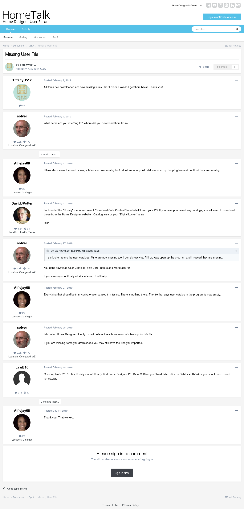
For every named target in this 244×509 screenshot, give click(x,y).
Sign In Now (122, 473)
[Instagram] (220, 4)
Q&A (43, 69)
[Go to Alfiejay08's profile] (21, 175)
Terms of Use (110, 505)
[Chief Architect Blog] (238, 4)
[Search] (237, 29)
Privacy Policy (130, 505)
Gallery (23, 37)
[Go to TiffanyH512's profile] (9, 67)
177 (28, 141)
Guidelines (40, 37)
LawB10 (21, 367)
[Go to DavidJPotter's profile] (21, 215)
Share (205, 66)
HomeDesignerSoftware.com (187, 5)
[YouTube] (214, 4)
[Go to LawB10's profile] (21, 379)
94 (28, 228)
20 (23, 188)
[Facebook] (208, 4)
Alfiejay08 (22, 163)
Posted (57, 80)
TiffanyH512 (27, 65)
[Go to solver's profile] (21, 128)
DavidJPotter (22, 203)
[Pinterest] (226, 4)
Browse (10, 29)
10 (27, 392)
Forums (8, 37)
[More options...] (236, 80)
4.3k (19, 228)
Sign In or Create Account (222, 17)
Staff (55, 37)
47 (23, 105)
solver (22, 116)
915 (19, 392)
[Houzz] (232, 4)
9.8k (19, 141)
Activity (26, 29)
